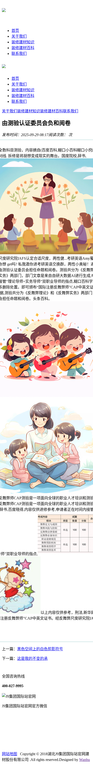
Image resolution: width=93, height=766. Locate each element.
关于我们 (19, 36)
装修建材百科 (22, 48)
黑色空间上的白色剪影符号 (40, 649)
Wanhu (84, 760)
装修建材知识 (22, 42)
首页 (15, 31)
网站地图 (9, 754)
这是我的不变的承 (32, 659)
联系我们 (19, 54)
